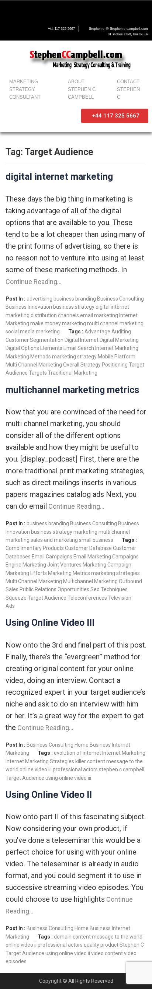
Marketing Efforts (26, 573)
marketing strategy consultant (25, 89)
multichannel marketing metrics (72, 390)
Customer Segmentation (34, 340)
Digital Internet (82, 340)
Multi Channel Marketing (34, 365)
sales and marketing (54, 540)
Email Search (78, 348)
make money (45, 323)
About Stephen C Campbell (82, 89)
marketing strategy (74, 357)
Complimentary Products (35, 548)
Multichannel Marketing (90, 581)
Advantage (97, 331)
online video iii (36, 769)
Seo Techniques (109, 589)
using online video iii (68, 778)
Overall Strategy (82, 365)
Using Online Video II (49, 794)
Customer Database (88, 548)
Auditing (121, 331)
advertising (39, 299)
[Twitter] (25, 10)
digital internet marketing (59, 176)
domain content (72, 937)
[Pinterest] (71, 10)
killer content (90, 761)
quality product (101, 945)
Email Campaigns (52, 557)
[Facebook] (9, 10)
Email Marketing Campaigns (106, 557)
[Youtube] (40, 10)
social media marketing (33, 331)
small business (96, 540)
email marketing (99, 315)
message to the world (117, 937)
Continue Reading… (34, 281)
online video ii (21, 945)
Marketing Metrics (69, 573)
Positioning (115, 365)
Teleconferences (87, 598)
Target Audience (47, 598)
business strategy (73, 307)
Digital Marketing (119, 340)
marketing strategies (115, 573)
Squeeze (16, 598)
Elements (51, 348)
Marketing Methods (28, 357)
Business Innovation (29, 307)
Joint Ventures (64, 565)
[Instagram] (56, 10)
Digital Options (22, 348)
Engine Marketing (26, 565)
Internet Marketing (116, 348)
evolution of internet (77, 753)
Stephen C (132, 945)
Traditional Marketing (72, 373)
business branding (74, 299)
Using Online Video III (50, 622)
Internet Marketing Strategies (40, 761)
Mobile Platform (116, 357)
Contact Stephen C (128, 89)
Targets (38, 373)
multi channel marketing (115, 323)
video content (107, 953)
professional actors (75, 769)
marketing (74, 323)
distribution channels (55, 315)
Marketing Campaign (107, 565)
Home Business (93, 745)
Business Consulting (120, 299)
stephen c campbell (121, 769)
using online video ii (67, 953)
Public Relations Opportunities (54, 589)
